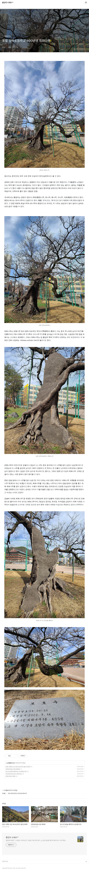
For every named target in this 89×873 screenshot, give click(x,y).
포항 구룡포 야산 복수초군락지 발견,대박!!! (18, 766)
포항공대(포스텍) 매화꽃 (13, 769)
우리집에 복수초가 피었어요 (14, 773)
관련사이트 (5, 861)
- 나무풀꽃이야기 (10, 763)
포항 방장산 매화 (10, 776)
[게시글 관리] (15, 755)
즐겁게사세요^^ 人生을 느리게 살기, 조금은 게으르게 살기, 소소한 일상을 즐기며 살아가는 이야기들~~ (36, 840)
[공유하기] (12, 755)
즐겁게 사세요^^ (7, 3)
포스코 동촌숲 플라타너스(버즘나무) (16, 771)
